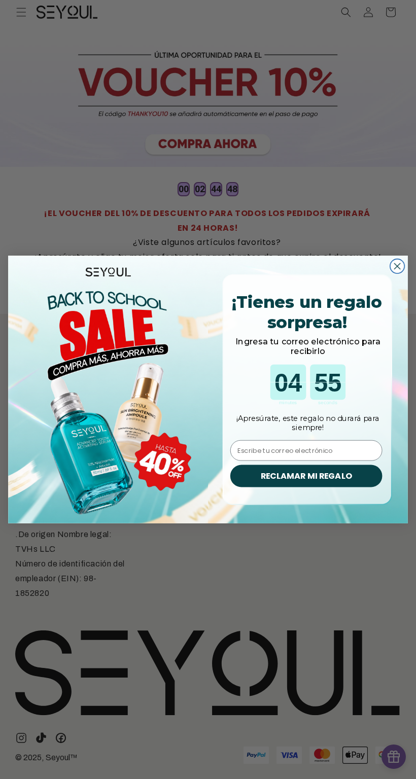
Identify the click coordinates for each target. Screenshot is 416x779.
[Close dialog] (397, 266)
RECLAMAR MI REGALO (306, 476)
